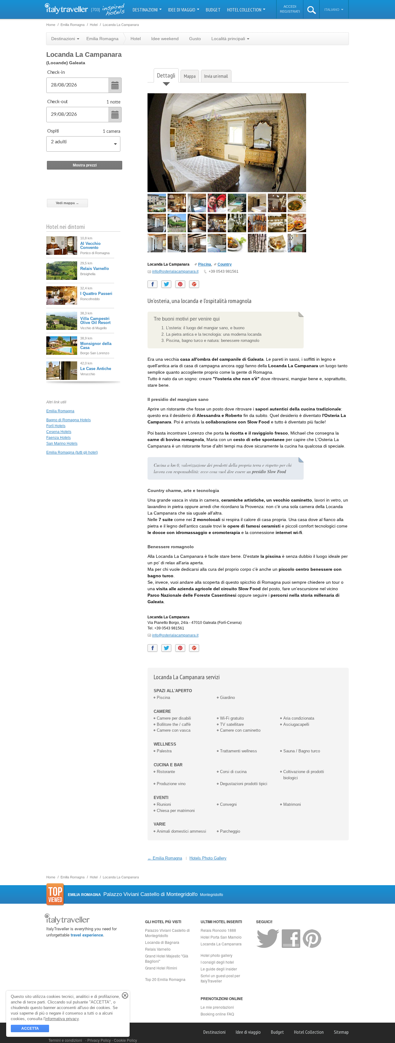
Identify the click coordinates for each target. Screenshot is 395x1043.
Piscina (204, 264)
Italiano (332, 9)
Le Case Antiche (95, 368)
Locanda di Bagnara (162, 942)
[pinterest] (180, 284)
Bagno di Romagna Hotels (68, 420)
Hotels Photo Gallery (208, 858)
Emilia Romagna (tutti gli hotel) (72, 452)
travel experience (87, 935)
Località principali (228, 38)
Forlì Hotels (55, 426)
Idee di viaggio (182, 9)
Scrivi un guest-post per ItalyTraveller (220, 978)
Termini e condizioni (65, 1040)
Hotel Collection (244, 9)
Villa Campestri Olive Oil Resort (95, 320)
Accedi (290, 6)
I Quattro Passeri (96, 293)
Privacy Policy (99, 1040)
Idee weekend (165, 38)
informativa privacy (62, 1018)
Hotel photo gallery (216, 955)
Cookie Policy (125, 1040)
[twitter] (166, 284)
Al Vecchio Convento (90, 245)
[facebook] (152, 284)
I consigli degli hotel (217, 962)
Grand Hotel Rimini (161, 967)
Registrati (290, 11)
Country (225, 264)
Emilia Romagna (60, 411)
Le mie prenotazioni (217, 1007)
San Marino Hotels (61, 443)
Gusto (195, 38)
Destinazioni (146, 9)
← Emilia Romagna (165, 858)
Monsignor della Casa (95, 345)
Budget (213, 9)
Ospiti (53, 131)
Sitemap (341, 1032)
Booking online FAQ (217, 1013)
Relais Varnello (94, 268)
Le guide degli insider (219, 968)
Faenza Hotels (58, 437)
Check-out (57, 101)
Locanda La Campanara (221, 943)
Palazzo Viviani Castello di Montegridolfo (167, 932)
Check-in (55, 72)
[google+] (194, 284)
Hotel (136, 38)
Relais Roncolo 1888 (218, 930)
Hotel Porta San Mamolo (221, 937)
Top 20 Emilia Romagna (165, 979)
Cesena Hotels (58, 432)
